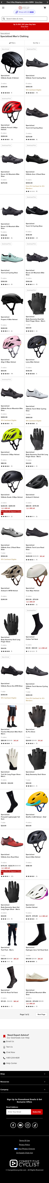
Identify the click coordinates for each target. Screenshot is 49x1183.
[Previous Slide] (1, 2)
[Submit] (4, 19)
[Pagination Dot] (21, 28)
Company (4, 1089)
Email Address (12, 1107)
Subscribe (37, 1112)
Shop (2, 1074)
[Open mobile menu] (3, 7)
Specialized (5, 33)
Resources (4, 1081)
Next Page (41, 1014)
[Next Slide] (47, 2)
